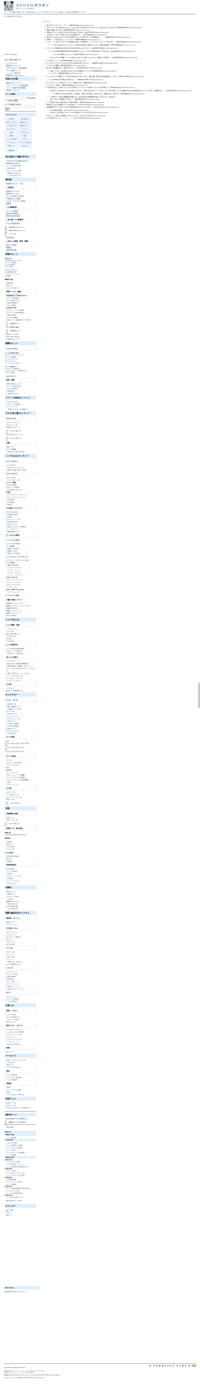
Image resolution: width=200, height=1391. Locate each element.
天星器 (10, 873)
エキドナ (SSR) (11, 1150)
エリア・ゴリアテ (14, 572)
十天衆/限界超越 (11, 1179)
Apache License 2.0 (40, 1377)
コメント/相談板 (11, 1184)
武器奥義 (9, 841)
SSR (9, 733)
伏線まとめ (9, 1065)
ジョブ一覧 (9, 631)
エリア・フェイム (14, 570)
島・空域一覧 (10, 944)
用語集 (8, 1087)
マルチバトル (24, 132)
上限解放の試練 (11, 272)
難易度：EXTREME (14, 553)
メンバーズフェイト (12, 529)
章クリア (17, 175)
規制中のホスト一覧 (14, 184)
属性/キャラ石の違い (12, 334)
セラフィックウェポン (14, 876)
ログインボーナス (11, 932)
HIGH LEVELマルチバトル (14, 434)
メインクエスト (11, 465)
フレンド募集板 (12, 211)
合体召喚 (10, 899)
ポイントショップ (13, 984)
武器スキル (9, 844)
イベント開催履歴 (11, 1080)
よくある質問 (10, 264)
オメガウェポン (12, 883)
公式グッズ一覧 (11, 1105)
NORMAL (11, 451)
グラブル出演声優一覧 (13, 1067)
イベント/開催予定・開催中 (14, 1145)
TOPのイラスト (11, 1022)
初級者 (10, 339)
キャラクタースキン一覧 (13, 797)
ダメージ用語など (10, 366)
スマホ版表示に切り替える (13, 16)
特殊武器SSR (14, 835)
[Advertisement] (21, 37)
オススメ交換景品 (13, 999)
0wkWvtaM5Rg (84, 104)
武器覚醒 (9, 861)
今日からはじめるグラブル (14, 1108)
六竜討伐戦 (11, 499)
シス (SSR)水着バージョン (14, 1164)
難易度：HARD (12, 551)
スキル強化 (11, 846)
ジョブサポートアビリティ (14, 678)
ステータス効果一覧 (12, 288)
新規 (60, 12)
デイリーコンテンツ (11, 270)
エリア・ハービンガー (16, 575)
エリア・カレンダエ (14, 584)
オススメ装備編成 (13, 298)
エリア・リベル (12, 587)
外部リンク (11, 146)
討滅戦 (8, 276)
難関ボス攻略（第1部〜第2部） (17, 470)
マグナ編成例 (12, 305)
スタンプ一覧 (10, 942)
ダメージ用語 (10, 372)
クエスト (25, 139)
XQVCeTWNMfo (80, 118)
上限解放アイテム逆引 (14, 709)
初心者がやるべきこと (13, 163)
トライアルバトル (11, 359)
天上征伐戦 (11, 502)
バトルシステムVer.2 (12, 363)
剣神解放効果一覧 (13, 666)
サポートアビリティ (14, 765)
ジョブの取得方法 (11, 648)
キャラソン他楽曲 (13, 1019)
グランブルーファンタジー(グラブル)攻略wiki (23, 1371)
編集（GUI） (21, 12)
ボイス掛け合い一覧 (12, 794)
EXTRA (22, 451)
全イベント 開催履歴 (14, 404)
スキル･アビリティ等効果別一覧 (16, 370)
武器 (11, 132)
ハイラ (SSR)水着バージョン (15, 1197)
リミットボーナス (13, 772)
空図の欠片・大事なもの (15, 961)
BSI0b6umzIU (69, 110)
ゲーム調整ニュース (13, 70)
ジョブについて (11, 629)
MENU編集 (9, 1127)
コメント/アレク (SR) (12, 1191)
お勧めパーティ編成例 (13, 320)
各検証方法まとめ (13, 393)
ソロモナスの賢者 (13, 595)
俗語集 (8, 1092)
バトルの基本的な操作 (14, 166)
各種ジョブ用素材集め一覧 (14, 690)
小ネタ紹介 (9, 266)
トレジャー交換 (12, 974)
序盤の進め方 (12, 168)
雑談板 (8, 191)
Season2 (17, 1044)
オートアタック (11, 361)
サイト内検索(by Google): (13, 104)
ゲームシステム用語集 (14, 1090)
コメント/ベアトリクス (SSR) (15, 1175)
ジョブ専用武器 (12, 871)
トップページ (11, 63)
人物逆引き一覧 (11, 704)
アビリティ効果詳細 (12, 368)
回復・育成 (11, 957)
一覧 (65, 12)
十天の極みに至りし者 (14, 490)
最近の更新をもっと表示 (14, 1200)
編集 (14, 12)
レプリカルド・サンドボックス (17, 557)
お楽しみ (25, 146)
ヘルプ (82, 12)
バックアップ (40, 12)
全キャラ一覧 (10, 711)
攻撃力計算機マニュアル (13, 384)
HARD (17, 451)
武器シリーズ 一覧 (12, 820)
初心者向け (24, 119)
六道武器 (10, 878)
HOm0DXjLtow (99, 107)
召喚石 (11, 136)
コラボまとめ (10, 1062)
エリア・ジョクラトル (14, 582)
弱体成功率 (11, 391)
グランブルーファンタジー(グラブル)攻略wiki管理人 (22, 1372)
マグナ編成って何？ (14, 300)
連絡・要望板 (11, 245)
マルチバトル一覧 (11, 425)
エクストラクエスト (12, 512)
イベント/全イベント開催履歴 (15, 1152)
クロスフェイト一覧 (14, 718)
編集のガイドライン (14, 83)
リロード (53, 12)
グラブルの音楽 (11, 1014)
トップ (7, 12)
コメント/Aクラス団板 (13, 1162)
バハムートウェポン (14, 881)
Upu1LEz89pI (88, 112)
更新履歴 (23, 68)
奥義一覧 (9, 285)
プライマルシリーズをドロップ (17, 494)
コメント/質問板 (11, 1155)
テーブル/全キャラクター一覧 (15, 1173)
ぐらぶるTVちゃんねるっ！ (14, 1029)
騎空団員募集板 (12, 213)
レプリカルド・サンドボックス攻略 (17, 560)
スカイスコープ (11, 934)
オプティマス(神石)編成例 (16, 312)
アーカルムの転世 (25, 142)
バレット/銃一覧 (13, 668)
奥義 (7, 767)
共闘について (10, 447)
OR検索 (9, 100)
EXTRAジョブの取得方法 (15, 653)
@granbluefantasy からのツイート (16, 1291)
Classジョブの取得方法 (15, 651)
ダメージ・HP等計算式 (13, 386)
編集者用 (11, 150)
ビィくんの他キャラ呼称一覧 (15, 1094)
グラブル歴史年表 (11, 1075)
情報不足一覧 (11, 75)
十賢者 (13, 615)
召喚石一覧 (11, 894)
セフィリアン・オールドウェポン (20, 605)
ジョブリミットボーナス (13, 680)
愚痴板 (8, 203)
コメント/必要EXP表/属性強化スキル (17, 1166)
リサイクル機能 (11, 262)
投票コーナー (10, 1052)
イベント (25, 129)
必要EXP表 (9, 283)
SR (12, 733)
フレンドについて (11, 924)
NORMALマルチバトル (13, 427)
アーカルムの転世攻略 (13, 543)
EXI (9, 641)
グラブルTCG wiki (39, 1371)
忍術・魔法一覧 (12, 663)
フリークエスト (11, 477)
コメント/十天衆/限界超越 (14, 1193)
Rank (12, 175)
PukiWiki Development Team (25, 1375)
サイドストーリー (13, 406)
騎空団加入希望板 (13, 216)
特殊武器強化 (10, 869)
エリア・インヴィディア (15, 579)
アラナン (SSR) (11, 1170)
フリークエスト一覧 (14, 480)
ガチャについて (12, 68)
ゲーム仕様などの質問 (14, 196)
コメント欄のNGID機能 (16, 88)
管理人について (12, 90)
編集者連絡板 (11, 250)
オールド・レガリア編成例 (16, 310)
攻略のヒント (24, 122)
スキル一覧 (11, 849)
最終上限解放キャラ (14, 706)
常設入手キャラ (12, 714)
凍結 (28, 12)
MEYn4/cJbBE (86, 116)
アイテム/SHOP (11, 139)
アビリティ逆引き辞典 (14, 762)
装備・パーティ (11, 122)
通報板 (8, 247)
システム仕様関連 (11, 388)
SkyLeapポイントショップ (16, 989)
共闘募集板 (10, 237)
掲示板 (11, 119)
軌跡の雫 (10, 979)
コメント (22, 8)
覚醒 (9, 782)
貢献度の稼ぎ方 (11, 376)
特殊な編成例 (12, 315)
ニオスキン (47, 21)
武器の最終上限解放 (12, 856)
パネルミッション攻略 (14, 170)
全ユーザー (16, 339)
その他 (21, 747)
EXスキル (9, 859)
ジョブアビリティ (11, 661)
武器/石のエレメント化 (13, 260)
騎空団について (11, 922)
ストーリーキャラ (13, 716)
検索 (69, 12)
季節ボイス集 (10, 799)
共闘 (24, 136)
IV (13, 636)
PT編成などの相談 (13, 199)
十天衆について (11, 721)
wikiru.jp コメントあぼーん (10, 1377)
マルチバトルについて (13, 422)
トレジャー (11, 954)
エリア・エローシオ (15, 567)
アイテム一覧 (10, 952)
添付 (47, 12)
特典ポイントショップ (14, 986)
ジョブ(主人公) (11, 125)
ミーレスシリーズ (15, 610)
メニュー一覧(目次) (13, 73)
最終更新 (75, 12)
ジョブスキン (10, 688)
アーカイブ (11, 142)
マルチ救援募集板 (13, 223)
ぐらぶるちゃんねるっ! (13, 1032)
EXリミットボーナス (14, 775)
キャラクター (11, 129)
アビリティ (9, 760)
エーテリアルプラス (14, 777)
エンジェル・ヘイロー (13, 274)
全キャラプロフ (11, 792)
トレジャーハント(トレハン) (15, 355)
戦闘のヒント (24, 125)
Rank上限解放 (12, 485)
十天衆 (21, 743)
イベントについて (11, 402)
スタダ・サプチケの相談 (15, 201)
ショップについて (11, 971)
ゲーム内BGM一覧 (13, 1017)
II (9, 636)
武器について (10, 817)
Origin (9, 638)
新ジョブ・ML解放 (13, 487)
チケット (10, 959)
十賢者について (11, 728)
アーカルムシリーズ (17, 603)
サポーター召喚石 (13, 896)
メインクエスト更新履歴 (13, 1077)
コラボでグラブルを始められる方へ (17, 161)
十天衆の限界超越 (13, 726)
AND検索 (32, 98)
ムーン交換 (11, 981)
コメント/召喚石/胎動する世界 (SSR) (17, 1188)
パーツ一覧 (11, 676)
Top (17, 8)
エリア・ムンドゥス (14, 592)
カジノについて (11, 996)
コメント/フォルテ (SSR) (14, 1182)
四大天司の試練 (12, 522)
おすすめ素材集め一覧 (13, 964)
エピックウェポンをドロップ (17, 497)
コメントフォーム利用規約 (17, 85)
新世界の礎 (13, 608)
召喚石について (11, 891)
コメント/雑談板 (11, 1137)
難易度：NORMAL (13, 548)
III (11, 636)
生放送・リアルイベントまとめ (16, 1060)
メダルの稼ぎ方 (12, 1001)
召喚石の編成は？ (13, 303)
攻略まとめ (8, 258)
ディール (9, 357)
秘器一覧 (10, 673)
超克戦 (10, 504)
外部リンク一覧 (11, 1103)
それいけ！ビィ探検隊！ (13, 937)
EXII (12, 641)
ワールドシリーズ (15, 613)
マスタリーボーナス (14, 780)
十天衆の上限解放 (13, 723)
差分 (32, 12)
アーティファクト (13, 784)
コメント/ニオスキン (32, 5)
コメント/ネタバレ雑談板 (14, 1147)
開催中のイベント (13, 66)
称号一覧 (9, 939)
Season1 (10, 1044)
